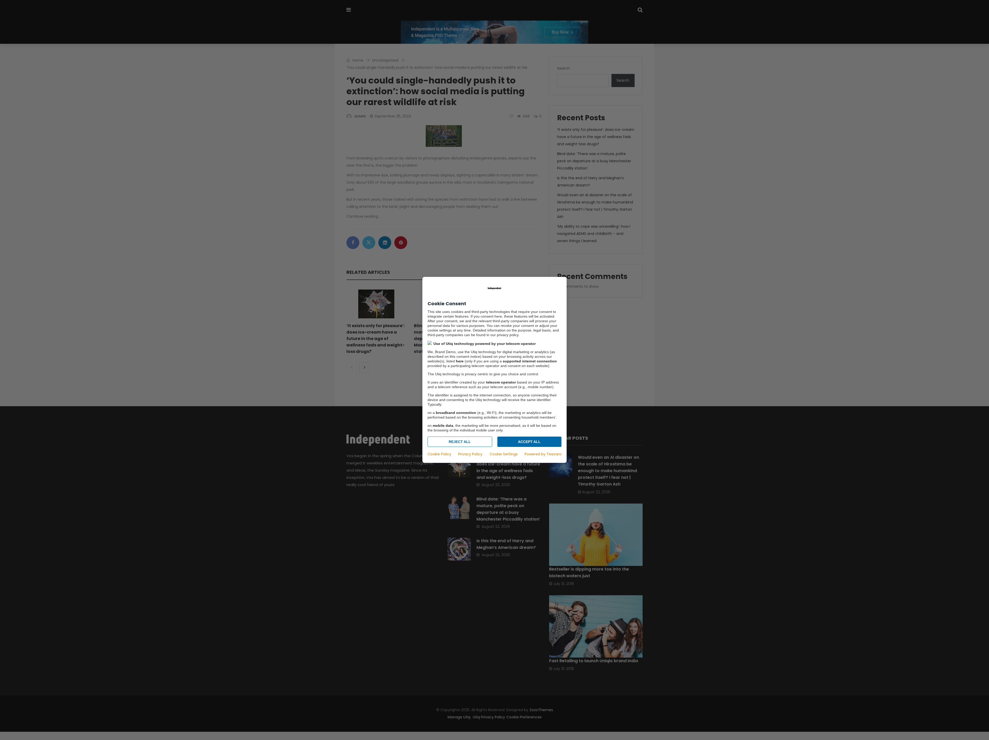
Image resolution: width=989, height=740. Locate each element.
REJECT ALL (460, 442)
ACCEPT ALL (529, 442)
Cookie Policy (439, 454)
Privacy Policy (470, 454)
